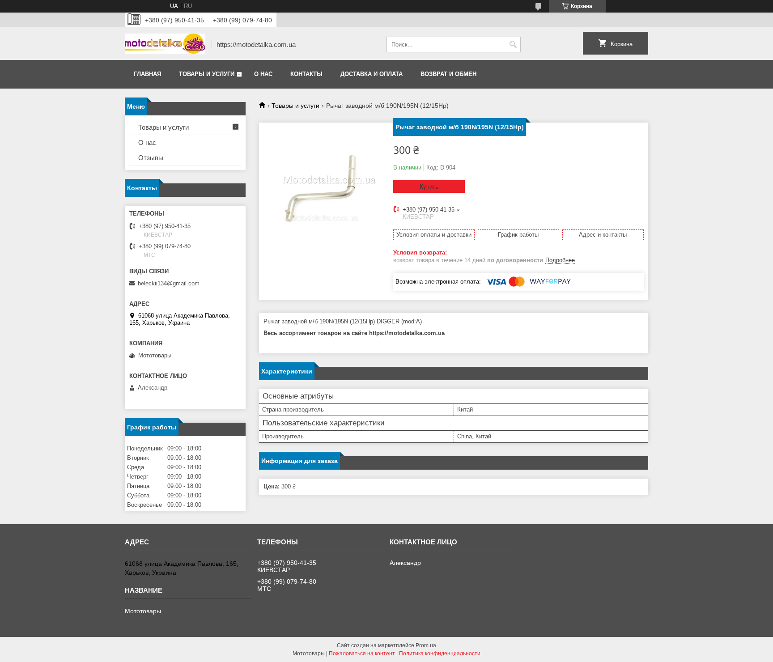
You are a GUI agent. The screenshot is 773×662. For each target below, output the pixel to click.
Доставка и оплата (371, 74)
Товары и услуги (206, 74)
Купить (429, 186)
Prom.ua (426, 645)
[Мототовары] (165, 44)
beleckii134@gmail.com (169, 283)
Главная (147, 74)
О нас (263, 74)
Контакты (306, 74)
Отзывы (150, 157)
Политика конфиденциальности (439, 653)
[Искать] (513, 44)
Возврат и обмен (448, 74)
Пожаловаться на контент (362, 653)
